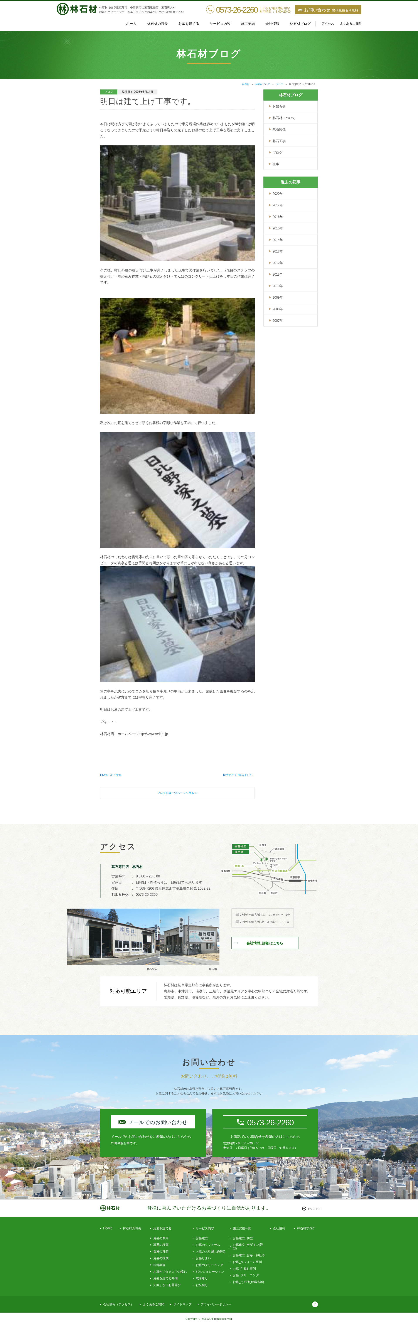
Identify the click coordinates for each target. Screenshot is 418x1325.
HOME (107, 1228)
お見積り (202, 1285)
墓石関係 (279, 129)
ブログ (277, 152)
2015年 (278, 228)
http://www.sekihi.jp (153, 734)
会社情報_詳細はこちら (264, 943)
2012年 (278, 263)
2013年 (278, 251)
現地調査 (159, 1265)
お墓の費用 (161, 1238)
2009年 (278, 297)
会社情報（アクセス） (118, 1304)
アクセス (328, 23)
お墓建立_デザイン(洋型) (248, 1246)
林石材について (284, 118)
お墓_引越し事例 (244, 1268)
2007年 (278, 320)
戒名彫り (202, 1278)
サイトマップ (182, 1304)
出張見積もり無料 (331, 9)
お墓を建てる (162, 1228)
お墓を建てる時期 (165, 1278)
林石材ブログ (300, 23)
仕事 (276, 164)
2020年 (278, 193)
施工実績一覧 (242, 1228)
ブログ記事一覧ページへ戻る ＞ (177, 793)
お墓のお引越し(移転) (210, 1251)
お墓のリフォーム (208, 1244)
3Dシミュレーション (210, 1271)
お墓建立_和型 (243, 1238)
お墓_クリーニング (246, 1275)
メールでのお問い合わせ (157, 1122)
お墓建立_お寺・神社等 (249, 1255)
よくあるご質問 (350, 23)
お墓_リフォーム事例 (247, 1262)
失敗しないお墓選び (167, 1285)
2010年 (278, 286)
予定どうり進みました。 (240, 774)
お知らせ (279, 106)
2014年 (278, 240)
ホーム (131, 23)
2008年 (278, 309)
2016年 (278, 217)
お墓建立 (202, 1238)
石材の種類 (161, 1251)
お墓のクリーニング (209, 1265)
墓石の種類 (161, 1244)
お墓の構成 (161, 1258)
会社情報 (272, 23)
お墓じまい (203, 1258)
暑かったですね (112, 774)
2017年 (278, 205)
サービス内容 (205, 1228)
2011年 (277, 274)
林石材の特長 (157, 23)
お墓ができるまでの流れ (170, 1271)
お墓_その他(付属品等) (248, 1282)
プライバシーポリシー (216, 1304)
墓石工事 (279, 141)
